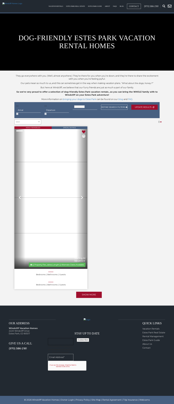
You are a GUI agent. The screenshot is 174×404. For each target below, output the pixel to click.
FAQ (130, 99)
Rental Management (153, 336)
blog (120, 99)
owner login (67, 400)
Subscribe (83, 340)
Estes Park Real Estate (153, 332)
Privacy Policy (83, 400)
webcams (144, 400)
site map (96, 400)
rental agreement (111, 400)
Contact (134, 6)
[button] (114, 107)
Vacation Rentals (56, 6)
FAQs (115, 6)
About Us (147, 344)
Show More (89, 294)
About (107, 6)
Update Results (143, 107)
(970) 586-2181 (18, 348)
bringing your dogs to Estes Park (79, 99)
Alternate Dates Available (58, 265)
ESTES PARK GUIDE (95, 6)
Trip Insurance (130, 400)
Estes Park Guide (151, 340)
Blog (122, 6)
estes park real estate (75, 6)
